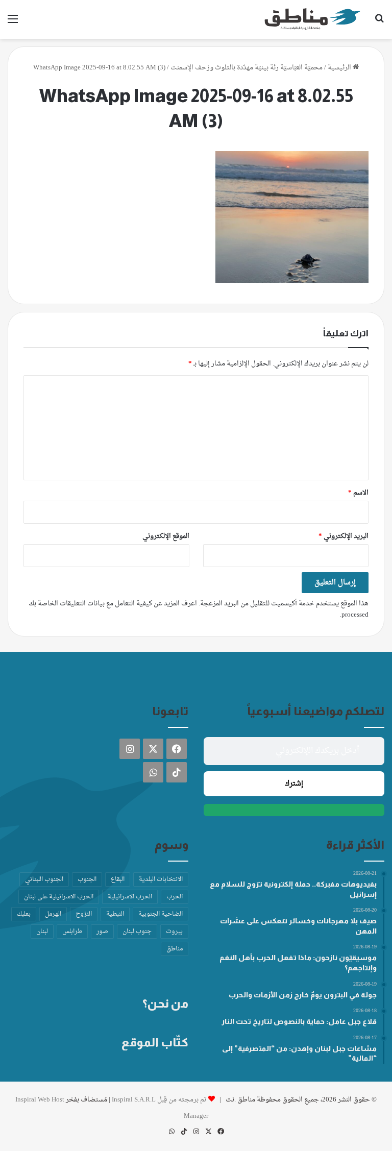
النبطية (115, 914)
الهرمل (53, 914)
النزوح (84, 914)
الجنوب (87, 879)
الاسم (358, 492)
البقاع (118, 879)
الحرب (174, 896)
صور (102, 931)
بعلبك (24, 914)
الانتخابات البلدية (161, 879)
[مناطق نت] (312, 19)
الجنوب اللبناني (44, 879)
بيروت (174, 931)
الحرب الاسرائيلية (130, 896)
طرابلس (72, 931)
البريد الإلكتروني (343, 536)
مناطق (174, 948)
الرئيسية (340, 67)
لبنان (42, 931)
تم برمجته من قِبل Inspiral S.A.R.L (159, 1099)
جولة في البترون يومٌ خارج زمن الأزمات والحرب (303, 995)
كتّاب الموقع (154, 1042)
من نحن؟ (165, 1003)
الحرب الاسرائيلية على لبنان (58, 896)
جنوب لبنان (137, 931)
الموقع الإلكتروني (165, 536)
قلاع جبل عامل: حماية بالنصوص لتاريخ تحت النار (299, 1021)
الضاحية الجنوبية (160, 914)
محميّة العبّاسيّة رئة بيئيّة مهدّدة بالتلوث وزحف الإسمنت (246, 67)
